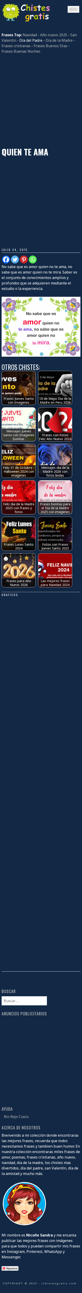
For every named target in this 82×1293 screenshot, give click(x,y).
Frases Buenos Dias (50, 45)
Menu (73, 9)
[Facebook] (6, 259)
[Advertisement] (41, 100)
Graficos (10, 595)
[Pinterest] (24, 259)
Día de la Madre (59, 40)
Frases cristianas (16, 45)
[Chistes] (27, 21)
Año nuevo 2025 (53, 34)
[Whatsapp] (33, 259)
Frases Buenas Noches (21, 51)
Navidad (30, 34)
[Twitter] (15, 259)
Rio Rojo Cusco (16, 1116)
